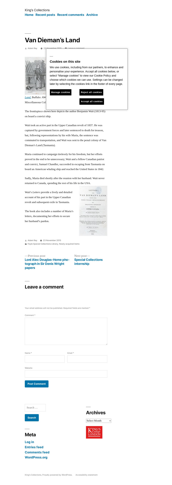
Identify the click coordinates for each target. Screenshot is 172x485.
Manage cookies (60, 92)
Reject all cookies (91, 92)
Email (70, 353)
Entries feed (34, 447)
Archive (92, 15)
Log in (29, 442)
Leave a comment (76, 48)
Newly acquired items (69, 244)
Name (28, 353)
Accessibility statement (87, 475)
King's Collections (37, 10)
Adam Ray (32, 48)
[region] (87, 79)
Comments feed (37, 452)
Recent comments (70, 15)
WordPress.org (36, 457)
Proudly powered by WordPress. (57, 475)
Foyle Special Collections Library (43, 244)
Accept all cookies (92, 101)
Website (28, 368)
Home (29, 15)
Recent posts (45, 15)
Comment (30, 315)
